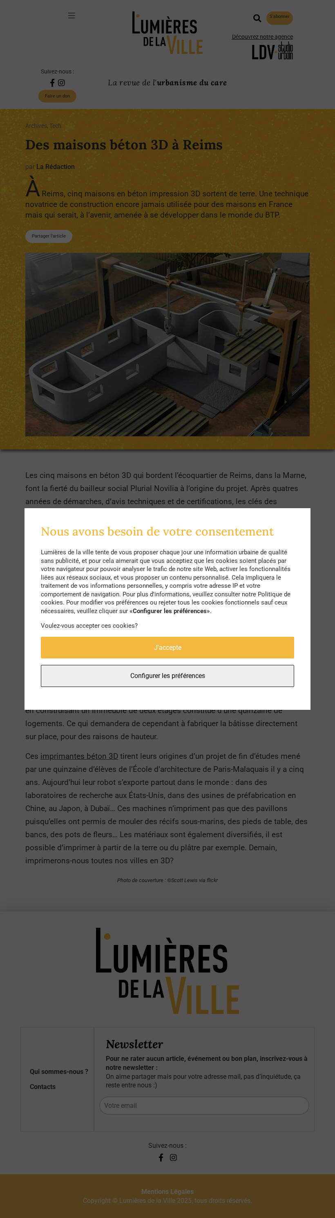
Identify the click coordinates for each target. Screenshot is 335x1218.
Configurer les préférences (167, 676)
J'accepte (167, 647)
